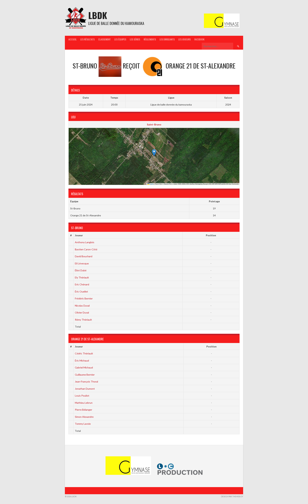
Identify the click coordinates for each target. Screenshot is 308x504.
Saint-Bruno (154, 124)
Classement (104, 39)
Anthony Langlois (84, 242)
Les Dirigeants (167, 39)
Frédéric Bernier (84, 298)
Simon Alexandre (84, 416)
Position (211, 235)
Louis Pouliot (82, 395)
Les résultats (87, 39)
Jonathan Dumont (85, 388)
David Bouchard (83, 256)
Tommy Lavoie (83, 423)
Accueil (72, 39)
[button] (154, 152)
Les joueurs (184, 39)
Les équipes (120, 39)
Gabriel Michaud (84, 367)
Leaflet (151, 184)
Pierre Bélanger (83, 409)
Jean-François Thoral (86, 381)
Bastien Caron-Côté (86, 249)
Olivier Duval (82, 312)
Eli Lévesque (82, 263)
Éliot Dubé (80, 270)
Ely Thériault (82, 277)
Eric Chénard (82, 284)
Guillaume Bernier (85, 374)
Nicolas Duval (82, 305)
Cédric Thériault (84, 353)
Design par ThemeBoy (232, 496)
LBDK (97, 15)
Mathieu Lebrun (84, 402)
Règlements (150, 39)
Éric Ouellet (81, 291)
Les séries (135, 39)
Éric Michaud (82, 360)
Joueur (79, 235)
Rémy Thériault (83, 319)
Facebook (199, 39)
